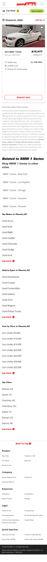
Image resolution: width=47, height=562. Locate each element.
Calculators (6, 494)
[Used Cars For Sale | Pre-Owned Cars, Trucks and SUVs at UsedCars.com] (26, 4)
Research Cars (6, 465)
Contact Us (28, 477)
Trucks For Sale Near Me (33, 535)
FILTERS (12, 11)
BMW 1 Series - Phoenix (14, 206)
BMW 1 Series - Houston (15, 198)
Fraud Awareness (8, 515)
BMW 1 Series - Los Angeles (16, 182)
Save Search (37, 11)
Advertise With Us (8, 482)
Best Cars (28, 461)
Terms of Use (6, 511)
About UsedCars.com (9, 477)
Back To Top (22, 443)
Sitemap (27, 499)
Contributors (29, 494)
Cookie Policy (29, 520)
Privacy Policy (29, 511)
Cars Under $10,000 (8, 539)
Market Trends (7, 499)
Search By (5, 456)
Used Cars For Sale (8, 535)
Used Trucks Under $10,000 (34, 539)
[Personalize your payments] (41, 55)
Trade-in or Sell (30, 456)
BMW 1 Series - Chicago (14, 190)
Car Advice (5, 461)
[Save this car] (41, 27)
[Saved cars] (41, 4)
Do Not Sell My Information (34, 515)
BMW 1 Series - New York (15, 174)
